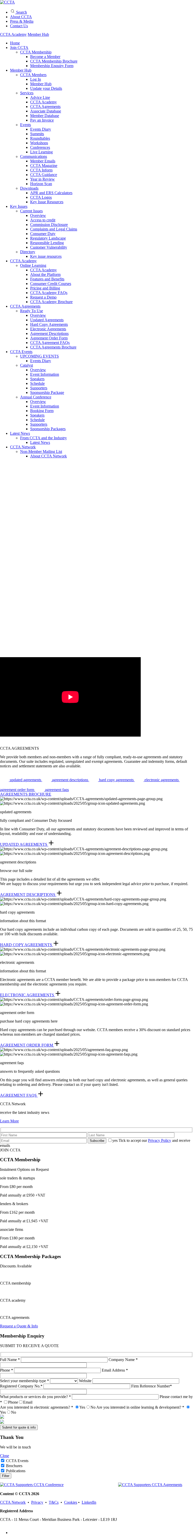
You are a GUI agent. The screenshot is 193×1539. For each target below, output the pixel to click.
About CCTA (21, 17)
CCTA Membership (36, 52)
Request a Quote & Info (19, 1326)
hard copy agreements (116, 780)
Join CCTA (19, 47)
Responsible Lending (47, 243)
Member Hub (38, 34)
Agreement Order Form (49, 338)
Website (85, 1381)
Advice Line (40, 97)
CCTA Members (33, 75)
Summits (37, 134)
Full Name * (10, 1359)
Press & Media (21, 21)
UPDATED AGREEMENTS (24, 844)
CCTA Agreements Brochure (53, 347)
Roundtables (40, 138)
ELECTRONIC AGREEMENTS (27, 995)
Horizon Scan (41, 184)
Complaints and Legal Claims (53, 229)
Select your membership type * (25, 1381)
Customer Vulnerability (48, 247)
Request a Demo (43, 297)
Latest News (20, 433)
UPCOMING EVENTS (39, 356)
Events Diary (40, 129)
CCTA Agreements (45, 106)
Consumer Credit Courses (50, 283)
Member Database (44, 115)
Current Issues (31, 211)
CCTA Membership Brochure (53, 61)
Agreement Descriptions (49, 333)
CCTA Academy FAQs (48, 293)
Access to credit (42, 220)
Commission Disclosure (49, 224)
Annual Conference (35, 397)
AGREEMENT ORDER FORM (27, 1045)
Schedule (37, 383)
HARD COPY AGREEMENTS (26, 945)
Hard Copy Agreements (49, 324)
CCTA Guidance (43, 174)
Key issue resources (46, 256)
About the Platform (45, 274)
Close (4, 1456)
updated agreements (25, 780)
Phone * (7, 1370)
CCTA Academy (13, 34)
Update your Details (46, 88)
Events (25, 125)
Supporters (38, 388)
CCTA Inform (41, 170)
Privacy (37, 1502)
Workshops (39, 143)
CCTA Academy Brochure (51, 302)
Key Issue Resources (46, 202)
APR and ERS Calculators (51, 193)
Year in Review (42, 179)
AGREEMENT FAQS (19, 1095)
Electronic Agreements (48, 329)
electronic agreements (161, 780)
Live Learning (41, 152)
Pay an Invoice (42, 120)
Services (26, 93)
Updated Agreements (47, 320)
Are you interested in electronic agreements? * (47, 1407)
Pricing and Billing (45, 288)
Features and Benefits (47, 279)
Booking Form (42, 411)
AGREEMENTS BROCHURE (25, 794)
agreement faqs (56, 790)
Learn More (9, 1121)
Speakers (37, 379)
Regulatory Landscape (48, 238)
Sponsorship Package (47, 392)
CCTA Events (21, 352)
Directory (27, 252)
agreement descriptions (70, 780)
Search (21, 12)
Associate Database (45, 111)
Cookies (70, 1502)
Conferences (40, 147)
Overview (38, 215)
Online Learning (33, 265)
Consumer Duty (43, 233)
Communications (33, 156)
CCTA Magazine (43, 165)
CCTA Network (23, 447)
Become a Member (45, 56)
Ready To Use (31, 311)
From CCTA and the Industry (43, 438)
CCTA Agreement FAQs (50, 342)
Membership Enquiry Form (51, 66)
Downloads (29, 188)
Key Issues (18, 206)
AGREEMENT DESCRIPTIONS (28, 894)
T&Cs (54, 1502)
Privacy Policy (159, 1140)
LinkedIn (89, 1502)
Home (15, 43)
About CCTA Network (48, 456)
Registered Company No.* (21, 1386)
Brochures (14, 1466)
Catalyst (26, 365)
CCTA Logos (41, 197)
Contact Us (19, 26)
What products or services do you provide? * (36, 1397)
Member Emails (42, 161)
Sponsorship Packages (48, 429)
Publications (15, 1471)
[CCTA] (7, 2)
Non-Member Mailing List (41, 451)
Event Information (44, 374)
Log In (35, 79)
